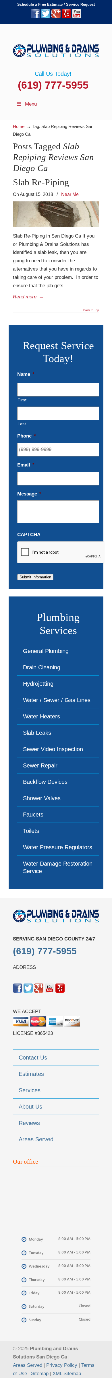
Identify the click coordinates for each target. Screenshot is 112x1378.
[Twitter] (45, 17)
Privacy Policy (61, 1365)
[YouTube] (76, 17)
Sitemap (40, 1373)
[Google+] (56, 17)
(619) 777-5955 (53, 85)
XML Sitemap (67, 1373)
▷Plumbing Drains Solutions (56, 47)
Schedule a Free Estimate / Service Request (56, 4)
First (22, 400)
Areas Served (27, 1365)
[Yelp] (66, 17)
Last (22, 423)
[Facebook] (35, 17)
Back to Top (91, 310)
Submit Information (35, 577)
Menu (31, 104)
